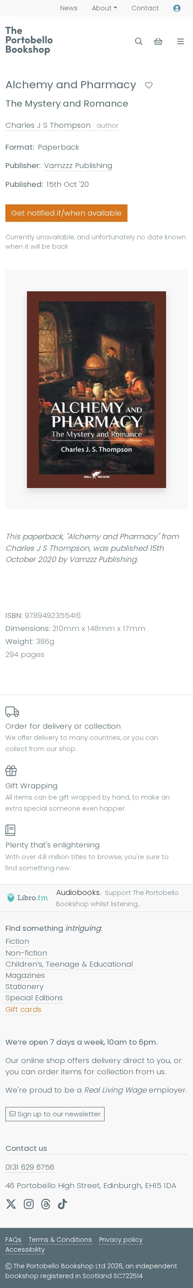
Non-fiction (26, 952)
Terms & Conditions (60, 1239)
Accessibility (25, 1249)
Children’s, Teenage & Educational (69, 964)
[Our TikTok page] (62, 1203)
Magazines (25, 975)
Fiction (17, 941)
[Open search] (139, 41)
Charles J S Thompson (61, 125)
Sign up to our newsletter (59, 1114)
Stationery (24, 986)
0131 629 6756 (29, 1167)
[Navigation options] (179, 41)
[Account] (177, 8)
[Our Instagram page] (29, 1203)
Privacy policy (121, 1239)
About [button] (102, 8)
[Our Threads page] (46, 1203)
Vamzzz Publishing (78, 165)
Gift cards (23, 1009)
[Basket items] (159, 41)
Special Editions (34, 997)
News (69, 8)
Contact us (26, 1148)
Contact (145, 8)
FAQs (13, 1239)
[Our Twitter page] (11, 1203)
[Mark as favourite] (148, 85)
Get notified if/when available (66, 212)
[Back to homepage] (29, 40)
